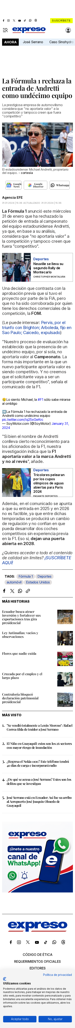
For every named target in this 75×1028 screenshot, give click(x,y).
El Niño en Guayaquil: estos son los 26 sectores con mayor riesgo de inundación (39, 745)
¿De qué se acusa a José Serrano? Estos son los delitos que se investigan (39, 781)
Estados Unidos (38, 582)
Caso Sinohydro (61, 42)
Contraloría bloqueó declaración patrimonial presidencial (20, 698)
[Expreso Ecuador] (37, 930)
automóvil (14, 582)
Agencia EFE (12, 197)
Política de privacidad (57, 974)
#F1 (40, 399)
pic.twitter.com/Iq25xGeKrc (22, 419)
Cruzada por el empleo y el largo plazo (22, 676)
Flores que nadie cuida (19, 653)
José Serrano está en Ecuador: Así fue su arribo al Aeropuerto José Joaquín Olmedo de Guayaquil (39, 801)
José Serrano (33, 42)
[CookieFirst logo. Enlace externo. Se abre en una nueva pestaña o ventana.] (4, 979)
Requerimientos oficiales (37, 961)
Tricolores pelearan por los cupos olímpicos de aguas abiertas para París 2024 (48, 483)
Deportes (44, 576)
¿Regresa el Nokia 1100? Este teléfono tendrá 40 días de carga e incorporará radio (38, 763)
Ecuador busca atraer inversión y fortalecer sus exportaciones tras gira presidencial (21, 617)
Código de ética (37, 954)
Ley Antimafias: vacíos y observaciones (20, 635)
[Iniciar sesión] (68, 30)
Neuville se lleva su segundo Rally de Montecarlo (48, 268)
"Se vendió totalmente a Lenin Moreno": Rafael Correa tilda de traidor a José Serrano (39, 727)
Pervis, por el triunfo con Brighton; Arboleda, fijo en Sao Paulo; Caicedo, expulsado (36, 327)
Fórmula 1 (26, 576)
